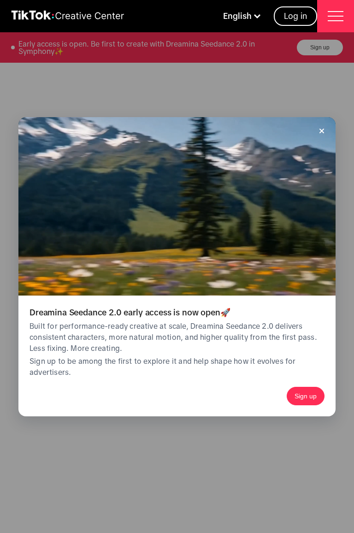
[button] (243, 16)
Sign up (306, 396)
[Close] (321, 131)
